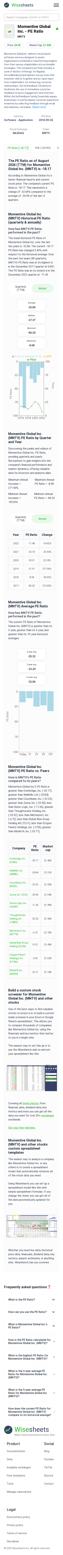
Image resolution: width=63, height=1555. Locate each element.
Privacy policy (15, 1525)
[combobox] (31, 17)
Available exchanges (19, 1467)
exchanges (47, 1115)
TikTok (48, 1467)
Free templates (16, 1475)
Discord (48, 1475)
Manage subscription (19, 1491)
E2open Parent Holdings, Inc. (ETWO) (18, 958)
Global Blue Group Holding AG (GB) (19, 944)
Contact (49, 1483)
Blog (46, 1451)
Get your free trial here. (22, 1127)
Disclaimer (13, 1541)
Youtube (49, 1459)
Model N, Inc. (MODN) (16, 972)
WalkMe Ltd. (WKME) (16, 872)
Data (9, 1459)
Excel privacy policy (18, 1517)
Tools (10, 1483)
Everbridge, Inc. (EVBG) (18, 860)
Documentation (16, 1451)
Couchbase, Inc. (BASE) (18, 884)
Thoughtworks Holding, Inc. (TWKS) (18, 919)
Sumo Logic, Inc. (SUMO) (18, 905)
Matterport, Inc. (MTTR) (18, 932)
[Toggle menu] (56, 5)
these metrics (31, 1103)
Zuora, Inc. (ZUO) (19, 894)
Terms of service (17, 1533)
